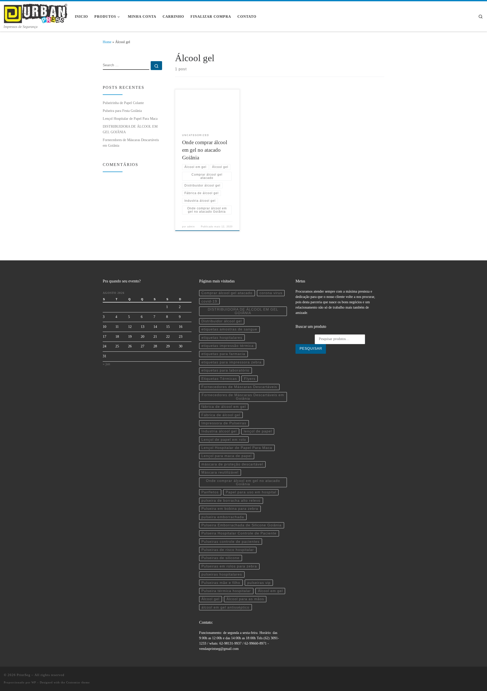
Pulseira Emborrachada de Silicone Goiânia (241, 525)
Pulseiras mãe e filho (220, 583)
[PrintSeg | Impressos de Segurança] (35, 13)
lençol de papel (258, 431)
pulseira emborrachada (222, 517)
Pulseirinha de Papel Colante (123, 103)
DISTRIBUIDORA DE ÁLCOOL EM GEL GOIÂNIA (130, 129)
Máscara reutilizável (219, 472)
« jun (106, 364)
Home (107, 42)
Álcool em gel (270, 591)
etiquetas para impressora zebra (231, 362)
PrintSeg (23, 675)
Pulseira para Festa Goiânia (122, 111)
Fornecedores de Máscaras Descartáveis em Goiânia (131, 142)
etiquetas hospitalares (221, 338)
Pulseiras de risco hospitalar (227, 550)
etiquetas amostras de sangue (229, 329)
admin (191, 226)
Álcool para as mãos (245, 599)
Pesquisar (311, 348)
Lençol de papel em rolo (223, 440)
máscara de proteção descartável (232, 464)
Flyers (249, 379)
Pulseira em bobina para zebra (229, 509)
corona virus (270, 293)
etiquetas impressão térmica (227, 346)
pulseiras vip (259, 583)
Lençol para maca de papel (226, 456)
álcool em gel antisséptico (225, 607)
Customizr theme (78, 682)
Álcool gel (210, 599)
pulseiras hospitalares (221, 574)
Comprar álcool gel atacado (226, 293)
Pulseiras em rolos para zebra (229, 566)
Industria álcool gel (219, 431)
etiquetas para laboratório (225, 370)
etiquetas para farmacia (223, 354)
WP (33, 682)
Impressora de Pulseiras (223, 423)
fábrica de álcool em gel (223, 407)
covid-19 (209, 301)
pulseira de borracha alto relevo (230, 500)
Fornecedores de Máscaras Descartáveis (239, 387)
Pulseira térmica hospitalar (226, 591)
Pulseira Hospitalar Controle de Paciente (238, 533)
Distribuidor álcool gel (221, 321)
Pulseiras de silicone (220, 558)
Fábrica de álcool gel (220, 415)
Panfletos (210, 492)
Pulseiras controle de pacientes (230, 542)
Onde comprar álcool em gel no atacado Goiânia (204, 150)
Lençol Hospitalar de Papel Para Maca (130, 118)
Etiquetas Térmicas (219, 379)
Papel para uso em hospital (251, 492)
